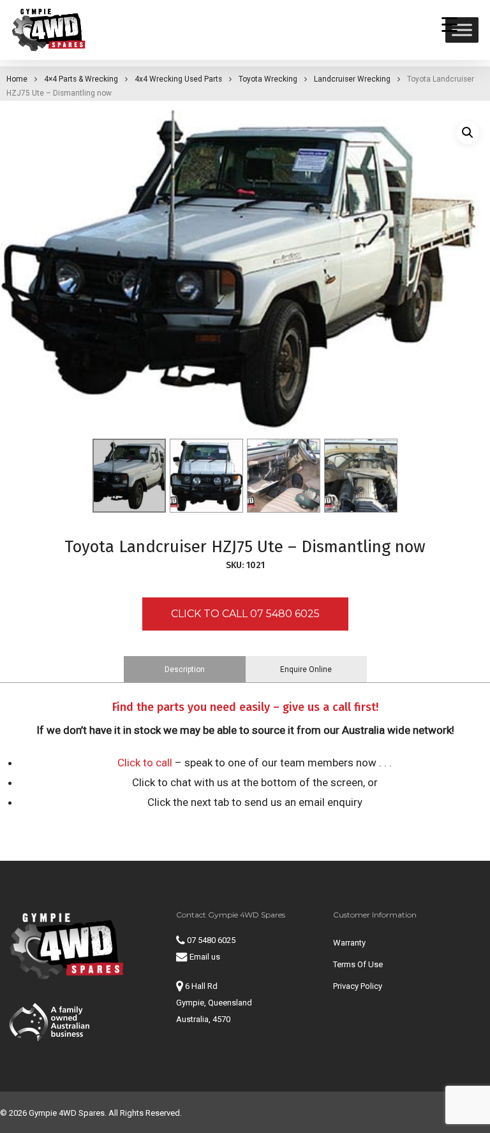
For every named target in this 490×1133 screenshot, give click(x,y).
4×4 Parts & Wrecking (81, 79)
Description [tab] (185, 669)
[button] (467, 132)
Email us (204, 956)
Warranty (349, 942)
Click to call (144, 762)
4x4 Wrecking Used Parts (178, 79)
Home (16, 79)
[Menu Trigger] (450, 24)
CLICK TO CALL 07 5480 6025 (245, 614)
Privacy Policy (357, 986)
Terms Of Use (358, 964)
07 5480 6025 (210, 940)
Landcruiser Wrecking (352, 79)
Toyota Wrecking (268, 79)
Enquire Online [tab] (306, 669)
